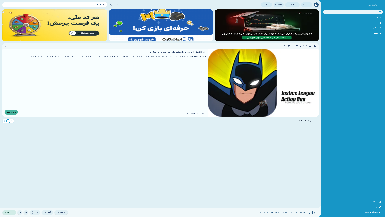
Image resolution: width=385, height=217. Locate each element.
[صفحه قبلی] (12, 121)
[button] (8, 121)
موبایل (311, 46)
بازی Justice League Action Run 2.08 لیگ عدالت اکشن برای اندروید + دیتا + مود (177, 52)
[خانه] (316, 4)
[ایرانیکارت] (161, 25)
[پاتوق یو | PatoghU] (372, 5)
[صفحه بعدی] (4, 121)
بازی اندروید (303, 46)
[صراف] (54, 25)
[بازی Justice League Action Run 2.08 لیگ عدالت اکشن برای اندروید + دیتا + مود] (263, 83)
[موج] (267, 25)
